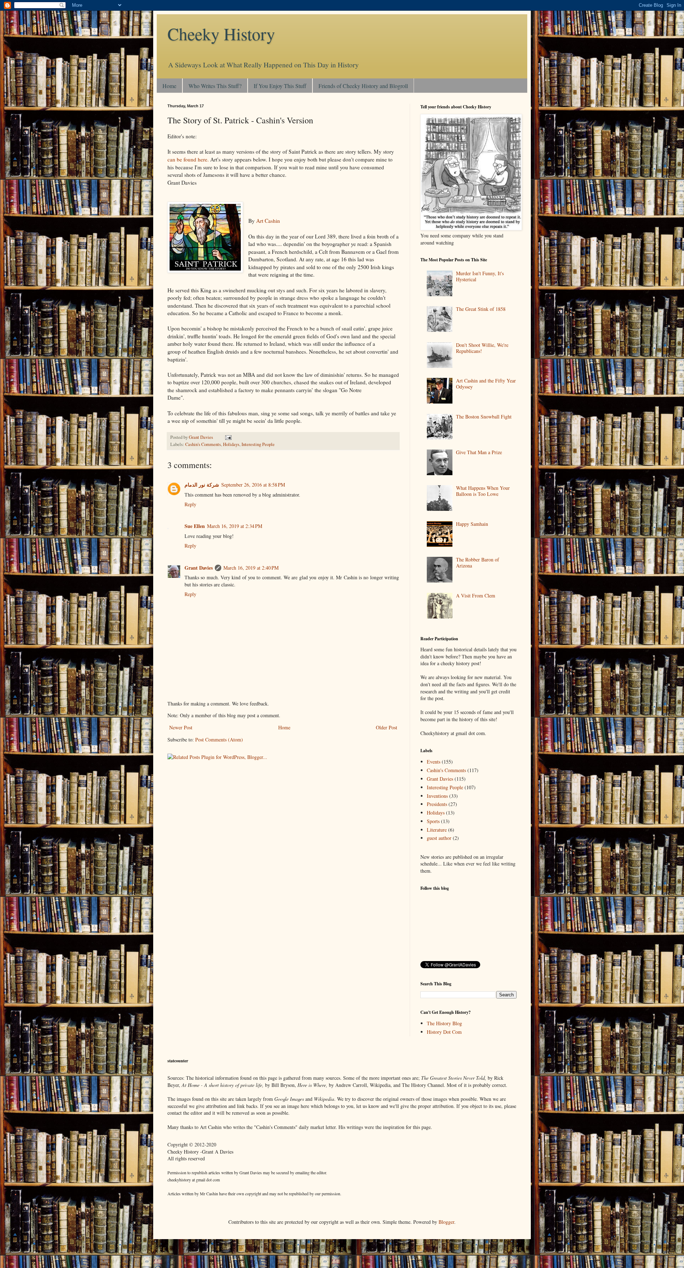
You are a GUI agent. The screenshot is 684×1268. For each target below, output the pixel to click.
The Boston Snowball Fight (484, 416)
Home (169, 85)
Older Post (386, 727)
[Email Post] (228, 437)
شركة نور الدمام (202, 484)
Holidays (231, 444)
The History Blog (444, 1023)
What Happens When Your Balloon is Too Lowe (483, 490)
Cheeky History (221, 33)
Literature (437, 829)
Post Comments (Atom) (219, 739)
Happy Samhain (472, 523)
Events (433, 761)
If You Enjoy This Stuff (280, 85)
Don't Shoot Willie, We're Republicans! (482, 348)
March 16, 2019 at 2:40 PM (251, 567)
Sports (433, 821)
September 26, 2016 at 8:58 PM (253, 484)
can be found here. (188, 159)
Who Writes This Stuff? (215, 85)
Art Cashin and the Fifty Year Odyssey (486, 383)
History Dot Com (444, 1031)
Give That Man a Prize (479, 452)
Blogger (446, 1221)
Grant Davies (199, 567)
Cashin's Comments (203, 444)
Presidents (437, 804)
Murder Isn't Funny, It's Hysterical (480, 276)
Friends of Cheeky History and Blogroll (363, 85)
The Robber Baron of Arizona (477, 562)
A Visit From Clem (475, 595)
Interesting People (258, 444)
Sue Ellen (195, 526)
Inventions (437, 795)
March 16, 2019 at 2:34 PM (234, 526)
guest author (439, 838)
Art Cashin (268, 220)
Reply (190, 504)
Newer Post (180, 727)
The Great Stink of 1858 (481, 309)
